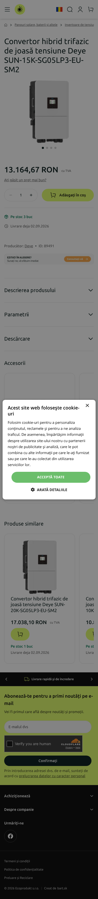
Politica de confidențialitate (54, 465)
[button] (49, 490)
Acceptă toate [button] (51, 477)
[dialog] (48, 449)
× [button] (87, 406)
